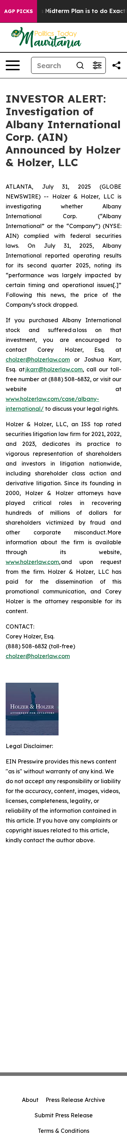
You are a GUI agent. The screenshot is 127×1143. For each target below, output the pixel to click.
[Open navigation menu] (13, 65)
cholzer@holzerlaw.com (38, 359)
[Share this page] (116, 65)
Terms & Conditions (63, 1130)
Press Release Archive (75, 1099)
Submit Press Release (64, 1115)
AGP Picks (18, 11)
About (30, 1099)
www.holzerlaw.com (32, 561)
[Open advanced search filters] (97, 65)
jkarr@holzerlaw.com (54, 369)
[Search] (80, 65)
